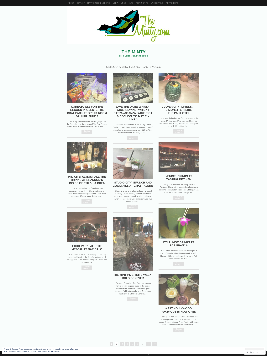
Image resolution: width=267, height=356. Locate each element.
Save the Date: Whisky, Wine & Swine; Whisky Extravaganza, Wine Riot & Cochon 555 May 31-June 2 (132, 113)
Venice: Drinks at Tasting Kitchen (178, 178)
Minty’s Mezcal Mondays (98, 3)
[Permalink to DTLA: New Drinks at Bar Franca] (179, 238)
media (115, 3)
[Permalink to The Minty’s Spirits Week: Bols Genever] (133, 270)
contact (81, 3)
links (123, 3)
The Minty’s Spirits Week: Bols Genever (132, 276)
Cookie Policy (55, 352)
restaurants (142, 3)
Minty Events (171, 3)
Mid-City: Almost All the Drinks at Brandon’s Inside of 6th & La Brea (87, 180)
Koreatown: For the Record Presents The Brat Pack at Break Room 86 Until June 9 (87, 111)
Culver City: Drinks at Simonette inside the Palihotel (179, 110)
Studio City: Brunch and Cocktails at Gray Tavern (133, 184)
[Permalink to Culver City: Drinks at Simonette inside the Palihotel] (179, 102)
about (71, 3)
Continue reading (86, 132)
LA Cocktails (157, 3)
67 (148, 344)
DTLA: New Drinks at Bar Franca (178, 244)
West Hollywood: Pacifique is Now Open (178, 310)
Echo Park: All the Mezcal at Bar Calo (86, 247)
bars (130, 3)
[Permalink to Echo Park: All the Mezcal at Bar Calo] (87, 242)
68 (154, 344)
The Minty (133, 25)
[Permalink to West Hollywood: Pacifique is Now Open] (179, 304)
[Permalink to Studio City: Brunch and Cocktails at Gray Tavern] (133, 178)
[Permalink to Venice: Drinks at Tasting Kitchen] (179, 172)
